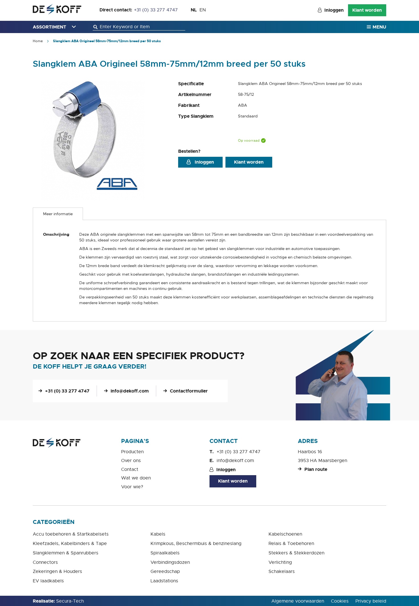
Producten (132, 452)
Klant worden (367, 10)
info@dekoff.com (130, 391)
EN (203, 10)
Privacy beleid (370, 601)
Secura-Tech (70, 601)
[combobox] (139, 26)
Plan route (315, 469)
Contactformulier (189, 391)
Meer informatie (58, 213)
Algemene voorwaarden (297, 601)
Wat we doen (136, 478)
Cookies (340, 601)
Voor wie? (132, 487)
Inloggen (334, 10)
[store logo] (57, 9)
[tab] (58, 214)
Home (38, 41)
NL (194, 10)
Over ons (131, 460)
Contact (129, 469)
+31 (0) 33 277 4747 (156, 10)
